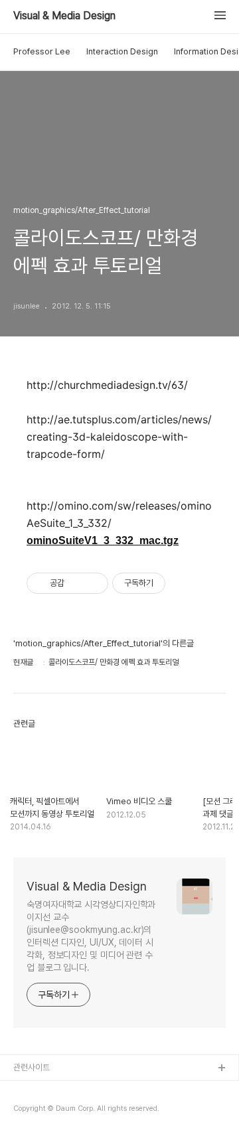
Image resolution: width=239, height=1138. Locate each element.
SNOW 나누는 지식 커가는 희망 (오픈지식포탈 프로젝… (107, 1111)
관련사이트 (31, 1067)
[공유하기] (76, 583)
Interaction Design (122, 51)
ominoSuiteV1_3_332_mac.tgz (103, 540)
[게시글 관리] (93, 583)
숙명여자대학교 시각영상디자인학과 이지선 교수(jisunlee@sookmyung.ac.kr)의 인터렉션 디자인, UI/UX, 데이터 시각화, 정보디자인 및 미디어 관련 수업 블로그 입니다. (91, 936)
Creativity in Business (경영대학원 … (81, 1090)
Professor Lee (41, 51)
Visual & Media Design (64, 16)
